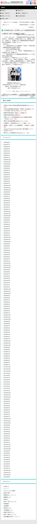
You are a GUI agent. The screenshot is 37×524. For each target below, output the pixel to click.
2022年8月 (7, 246)
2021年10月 (7, 267)
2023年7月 (7, 222)
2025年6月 (7, 172)
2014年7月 (7, 455)
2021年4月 (7, 280)
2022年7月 (7, 248)
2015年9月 (7, 425)
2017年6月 (7, 379)
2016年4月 (7, 410)
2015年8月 (7, 427)
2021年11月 (7, 265)
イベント (6, 488)
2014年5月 (7, 459)
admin (32, 34)
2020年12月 (7, 289)
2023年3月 (7, 231)
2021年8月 (7, 272)
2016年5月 (7, 408)
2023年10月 (7, 215)
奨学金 (6, 499)
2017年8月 (7, 375)
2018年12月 (7, 341)
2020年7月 (7, 300)
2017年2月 (7, 388)
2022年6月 (7, 250)
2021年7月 (7, 274)
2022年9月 (7, 244)
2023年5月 (7, 226)
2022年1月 (7, 261)
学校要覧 (6, 506)
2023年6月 (7, 224)
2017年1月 (7, 390)
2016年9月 (7, 399)
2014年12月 (7, 444)
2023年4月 (7, 228)
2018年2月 (7, 362)
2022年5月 (7, 252)
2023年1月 (7, 235)
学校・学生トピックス (18, 91)
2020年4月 (7, 306)
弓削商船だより (8, 510)
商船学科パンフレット (10, 495)
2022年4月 (7, 254)
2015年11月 (7, 420)
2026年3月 (7, 153)
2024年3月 (7, 205)
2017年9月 (7, 373)
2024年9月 (7, 192)
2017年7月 (7, 377)
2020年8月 (7, 297)
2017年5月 (7, 382)
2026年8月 (7, 142)
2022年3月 (7, 256)
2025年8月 (7, 168)
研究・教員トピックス (10, 514)
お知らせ (6, 486)
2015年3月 (7, 438)
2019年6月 (7, 328)
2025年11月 (7, 161)
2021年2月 (7, 285)
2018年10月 (7, 345)
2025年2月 (7, 181)
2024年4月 (7, 203)
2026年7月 (7, 144)
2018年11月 (7, 343)
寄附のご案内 (5, 18)
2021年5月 (7, 278)
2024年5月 (7, 200)
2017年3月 (7, 386)
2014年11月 (7, 446)
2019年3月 (7, 334)
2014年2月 (7, 466)
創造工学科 (7, 493)
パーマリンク (27, 91)
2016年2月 (7, 414)
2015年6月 (7, 431)
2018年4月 (7, 358)
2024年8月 (7, 194)
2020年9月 (7, 295)
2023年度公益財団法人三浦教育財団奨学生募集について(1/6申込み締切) (26, 25)
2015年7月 (7, 429)
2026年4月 (7, 151)
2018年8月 (7, 349)
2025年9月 (7, 166)
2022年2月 (7, 259)
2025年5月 (7, 174)
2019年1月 (7, 338)
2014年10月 (7, 449)
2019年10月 (7, 319)
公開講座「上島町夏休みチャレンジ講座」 (17, 123)
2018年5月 (7, 356)
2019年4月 (7, 332)
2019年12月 (7, 315)
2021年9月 (7, 269)
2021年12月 (7, 263)
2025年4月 (7, 177)
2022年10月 (7, 241)
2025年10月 (7, 164)
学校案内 (6, 503)
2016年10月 (7, 397)
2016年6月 (7, 405)
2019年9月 (7, 321)
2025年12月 (7, 159)
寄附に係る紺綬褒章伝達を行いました (16, 121)
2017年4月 (7, 384)
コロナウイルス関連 (9, 490)
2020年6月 (7, 302)
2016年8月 (7, 401)
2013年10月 (7, 474)
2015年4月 (7, 436)
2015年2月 (7, 440)
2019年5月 (7, 330)
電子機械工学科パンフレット (12, 516)
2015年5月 (7, 433)
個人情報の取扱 (21, 15)
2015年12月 (7, 418)
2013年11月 (7, 472)
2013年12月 (7, 470)
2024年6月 (7, 198)
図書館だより (7, 497)
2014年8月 (7, 453)
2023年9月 (7, 218)
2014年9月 (7, 451)
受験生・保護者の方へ (22, 13)
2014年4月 (7, 461)
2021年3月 (7, 282)
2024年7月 (7, 196)
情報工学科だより (9, 512)
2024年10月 (7, 190)
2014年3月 (7, 464)
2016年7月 (7, 403)
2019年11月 (7, 317)
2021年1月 (7, 287)
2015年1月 (7, 442)
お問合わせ (29, 0)
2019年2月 (7, 336)
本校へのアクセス (6, 15)
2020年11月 (7, 291)
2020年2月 (7, 310)
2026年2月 (7, 155)
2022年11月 (7, 239)
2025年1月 (7, 183)
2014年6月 (7, 457)
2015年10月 (7, 423)
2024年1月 (7, 209)
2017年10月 (7, 371)
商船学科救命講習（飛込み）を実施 (15, 113)
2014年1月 (7, 468)
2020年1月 (7, 313)
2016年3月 (7, 412)
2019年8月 (7, 323)
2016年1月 (7, 416)
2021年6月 (7, 276)
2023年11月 (7, 213)
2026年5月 (7, 149)
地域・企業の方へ (6, 13)
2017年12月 (7, 367)
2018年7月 (7, 351)
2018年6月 (7, 354)
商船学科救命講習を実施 (12, 115)
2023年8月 (7, 220)
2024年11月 (7, 187)
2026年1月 (7, 157)
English (34, 0)
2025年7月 (7, 170)
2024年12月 (7, 185)
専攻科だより (7, 508)
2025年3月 (7, 179)
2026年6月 (7, 146)
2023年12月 (7, 211)
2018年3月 (7, 360)
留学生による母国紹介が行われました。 (16, 133)
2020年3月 (7, 308)
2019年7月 (7, 326)
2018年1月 (7, 364)
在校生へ (4, 10)
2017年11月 (7, 369)
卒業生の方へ (20, 10)
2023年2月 (7, 233)
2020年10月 (7, 293)
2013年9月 (7, 477)
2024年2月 (7, 207)
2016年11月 (7, 395)
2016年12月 (7, 392)
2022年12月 (7, 237)
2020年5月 (7, 304)
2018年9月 (7, 347)
